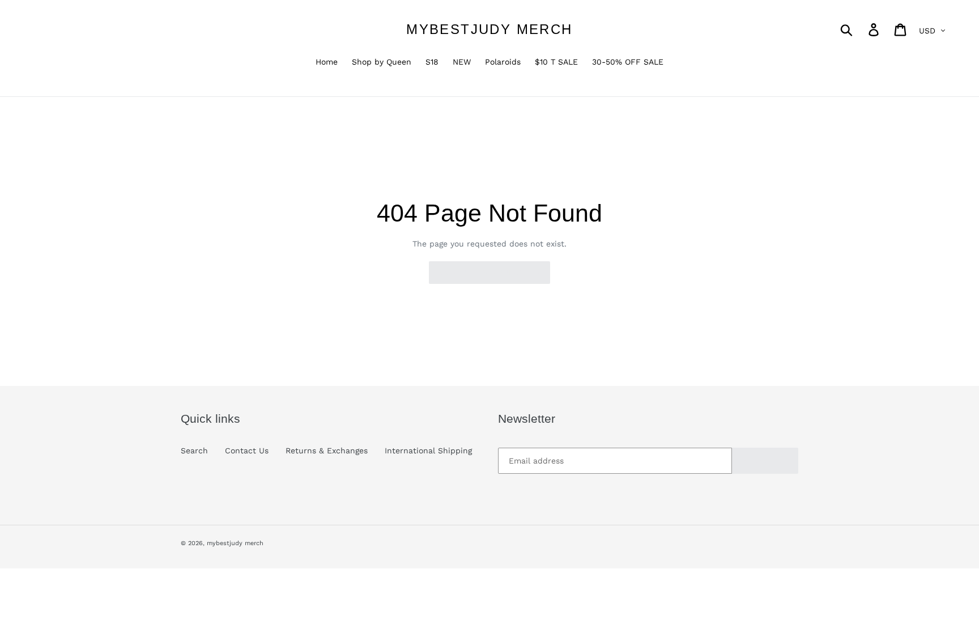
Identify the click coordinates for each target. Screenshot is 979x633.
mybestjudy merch (489, 29)
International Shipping (428, 450)
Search (194, 450)
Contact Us (247, 450)
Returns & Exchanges (327, 450)
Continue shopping (481, 273)
